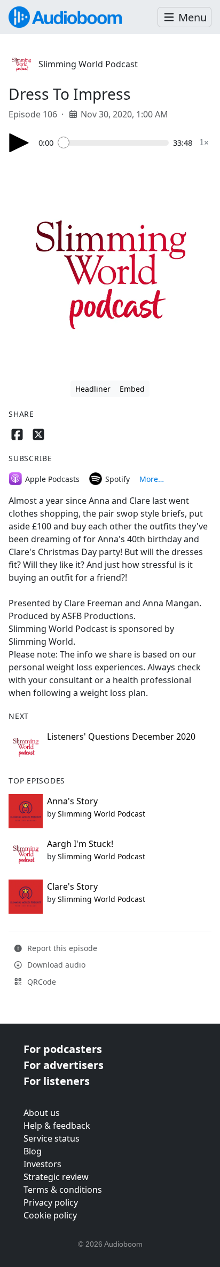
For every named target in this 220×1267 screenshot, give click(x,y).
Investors (42, 1164)
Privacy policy (50, 1202)
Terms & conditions (62, 1189)
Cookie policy (50, 1215)
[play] (19, 142)
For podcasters (62, 1049)
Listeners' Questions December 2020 (121, 736)
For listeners (56, 1081)
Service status (51, 1138)
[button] (184, 17)
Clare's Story (72, 886)
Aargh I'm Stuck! (80, 844)
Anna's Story (72, 801)
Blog (32, 1151)
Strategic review (56, 1177)
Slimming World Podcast (88, 64)
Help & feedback (56, 1125)
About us (41, 1113)
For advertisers (63, 1065)
